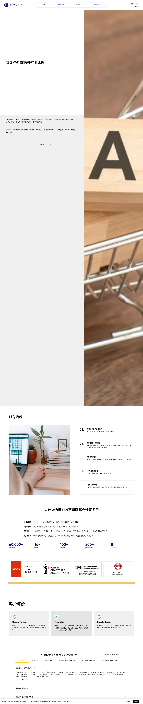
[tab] (22, 660)
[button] (16, 679)
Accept (136, 701)
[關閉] (141, 701)
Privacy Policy (65, 701)
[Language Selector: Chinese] (134, 3)
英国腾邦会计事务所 (16, 5)
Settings (128, 701)
